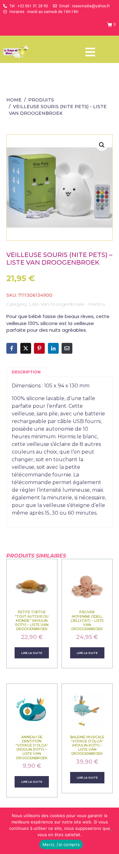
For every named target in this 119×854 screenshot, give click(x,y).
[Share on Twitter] (25, 348)
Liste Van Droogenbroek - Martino (67, 304)
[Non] (111, 831)
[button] (102, 145)
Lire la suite (31, 653)
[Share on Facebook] (11, 348)
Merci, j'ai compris (61, 844)
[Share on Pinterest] (39, 348)
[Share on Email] (67, 348)
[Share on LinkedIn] (53, 348)
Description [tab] (26, 372)
